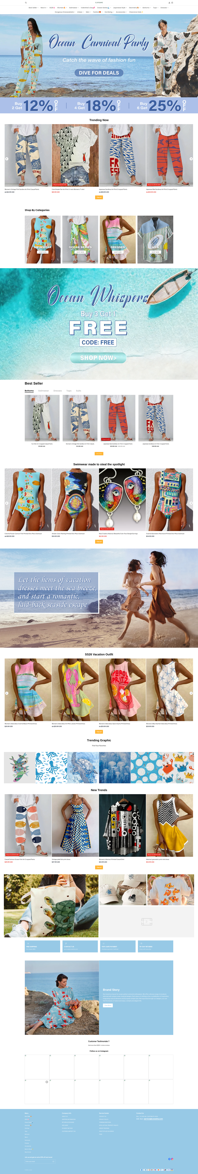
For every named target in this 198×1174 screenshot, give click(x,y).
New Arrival (28, 1152)
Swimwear (27, 1140)
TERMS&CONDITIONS (105, 1122)
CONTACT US (102, 1116)
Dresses (27, 1143)
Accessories (28, 1146)
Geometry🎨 (28, 1125)
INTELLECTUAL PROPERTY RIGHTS (108, 1125)
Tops (26, 1131)
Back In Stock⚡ (29, 1149)
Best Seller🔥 (28, 1116)
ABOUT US (65, 1116)
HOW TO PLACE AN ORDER (106, 1131)
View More (99, 453)
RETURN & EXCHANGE (68, 1122)
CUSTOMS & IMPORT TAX (69, 1131)
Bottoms (27, 1134)
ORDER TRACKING (104, 1128)
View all (99, 197)
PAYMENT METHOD (67, 1128)
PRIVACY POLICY (103, 1119)
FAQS (100, 1134)
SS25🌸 (27, 1119)
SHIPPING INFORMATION (68, 1119)
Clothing (27, 1128)
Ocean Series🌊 (29, 1122)
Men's (26, 1137)
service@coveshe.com (153, 1119)
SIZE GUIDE (65, 1125)
